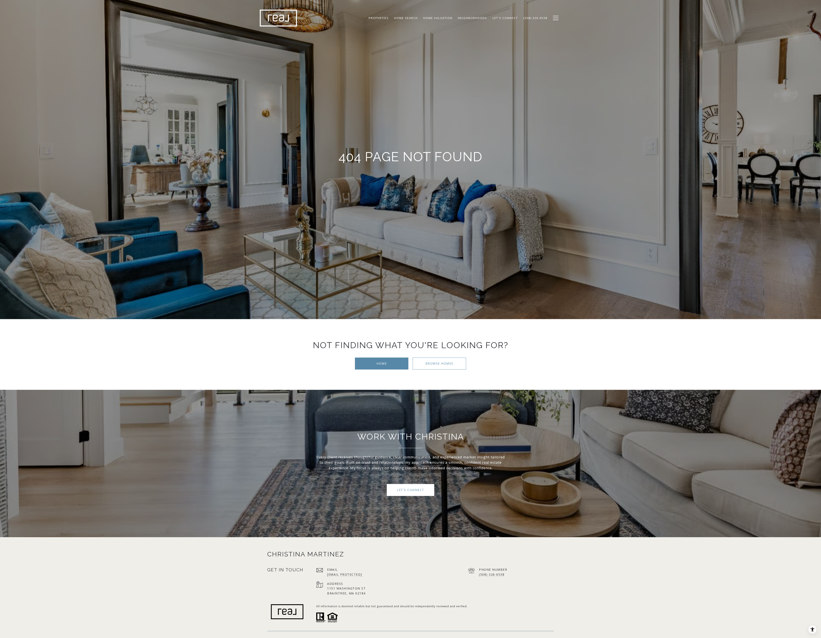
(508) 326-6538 (491, 574)
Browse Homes (439, 363)
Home (382, 363)
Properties (379, 18)
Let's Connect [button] (410, 490)
